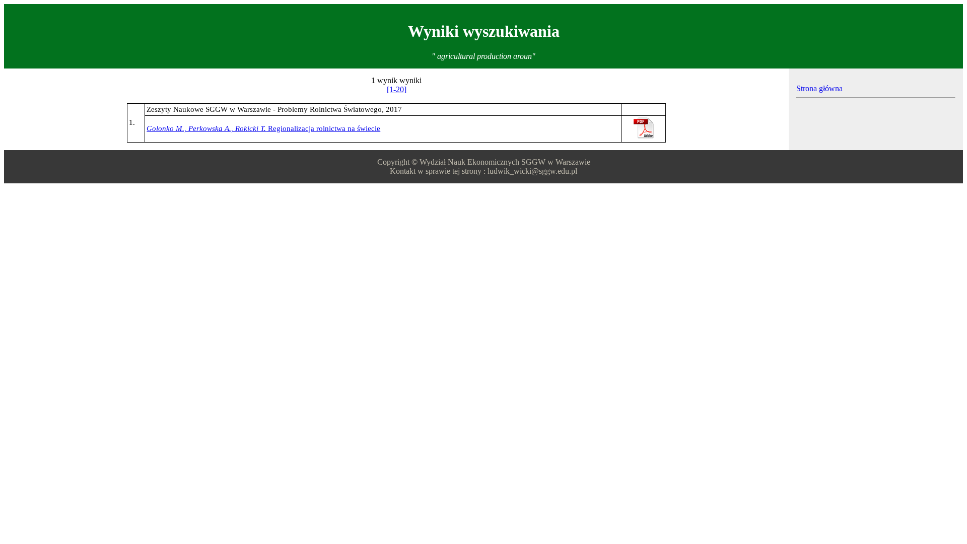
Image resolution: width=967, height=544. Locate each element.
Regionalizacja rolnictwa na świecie (263, 128)
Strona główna (819, 88)
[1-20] (396, 89)
